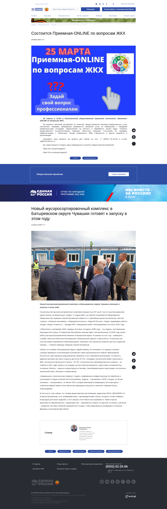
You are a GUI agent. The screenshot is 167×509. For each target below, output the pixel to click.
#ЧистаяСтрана (79, 451)
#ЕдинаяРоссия (64, 451)
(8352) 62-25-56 (117, 466)
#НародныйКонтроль (114, 451)
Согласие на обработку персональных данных (45, 503)
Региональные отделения (92, 464)
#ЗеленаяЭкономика (96, 451)
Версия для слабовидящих (127, 4)
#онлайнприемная (90, 158)
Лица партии (47, 15)
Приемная (99, 15)
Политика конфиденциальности (41, 499)
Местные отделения (83, 15)
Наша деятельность (64, 15)
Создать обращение (119, 174)
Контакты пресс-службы (67, 469)
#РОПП (75, 158)
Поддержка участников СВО (83, 20)
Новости (53, 24)
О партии (34, 15)
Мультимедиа (113, 15)
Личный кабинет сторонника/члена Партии (119, 9)
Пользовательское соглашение (41, 497)
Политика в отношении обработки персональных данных (49, 501)
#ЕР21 (50, 451)
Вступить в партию (129, 15)
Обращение (90, 9)
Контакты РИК (38, 469)
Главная (33, 24)
